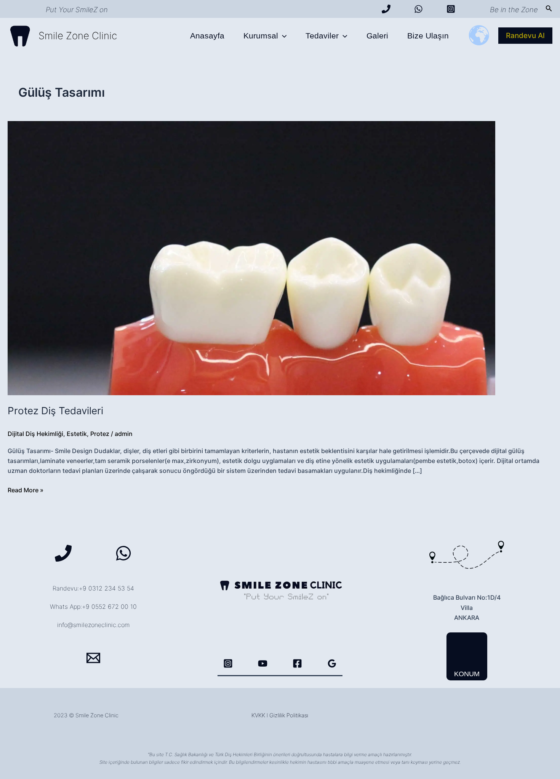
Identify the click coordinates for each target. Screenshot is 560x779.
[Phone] (63, 553)
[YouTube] (262, 663)
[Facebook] (297, 663)
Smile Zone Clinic (77, 36)
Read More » (25, 490)
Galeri (377, 35)
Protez (99, 433)
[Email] (93, 658)
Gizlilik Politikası (288, 715)
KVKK (258, 715)
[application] (282, 35)
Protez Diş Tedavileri (55, 411)
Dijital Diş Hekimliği (35, 433)
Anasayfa (207, 35)
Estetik (77, 433)
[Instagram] (451, 9)
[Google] (332, 663)
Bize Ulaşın (428, 35)
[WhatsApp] (418, 9)
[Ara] (386, 9)
